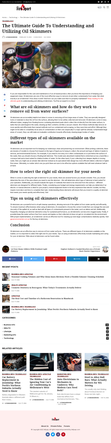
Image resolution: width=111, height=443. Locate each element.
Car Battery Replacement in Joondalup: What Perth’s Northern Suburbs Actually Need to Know (54, 309)
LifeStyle (56, 331)
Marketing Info (56, 335)
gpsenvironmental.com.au (20, 219)
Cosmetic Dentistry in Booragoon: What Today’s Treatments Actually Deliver (46, 288)
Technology (13, 17)
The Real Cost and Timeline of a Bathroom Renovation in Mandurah (42, 298)
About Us (45, 426)
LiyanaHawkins (11, 37)
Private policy (56, 426)
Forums (67, 426)
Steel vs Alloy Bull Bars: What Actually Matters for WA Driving (96, 381)
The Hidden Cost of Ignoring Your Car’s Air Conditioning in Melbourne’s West (40, 383)
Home (4, 17)
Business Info (56, 325)
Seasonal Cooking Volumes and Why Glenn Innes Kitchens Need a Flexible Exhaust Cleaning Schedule (57, 277)
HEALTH (56, 328)
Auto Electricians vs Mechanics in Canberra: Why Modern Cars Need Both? (68, 385)
